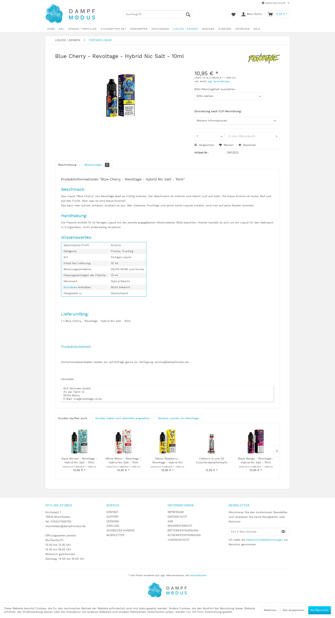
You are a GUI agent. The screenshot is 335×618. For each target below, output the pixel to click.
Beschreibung (67, 165)
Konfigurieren (320, 610)
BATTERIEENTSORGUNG (183, 530)
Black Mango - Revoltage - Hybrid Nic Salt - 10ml (256, 460)
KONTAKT (112, 512)
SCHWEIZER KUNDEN (120, 530)
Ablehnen (270, 610)
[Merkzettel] (233, 14)
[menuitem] (158, 14)
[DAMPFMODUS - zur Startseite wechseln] (73, 14)
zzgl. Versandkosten (219, 81)
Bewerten (249, 145)
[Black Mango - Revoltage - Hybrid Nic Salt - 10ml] (256, 441)
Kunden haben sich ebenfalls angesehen (122, 418)
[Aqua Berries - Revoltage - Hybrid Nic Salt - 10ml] (79, 441)
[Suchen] (188, 14)
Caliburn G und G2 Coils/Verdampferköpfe (211, 460)
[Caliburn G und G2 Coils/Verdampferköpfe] (212, 441)
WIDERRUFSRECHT (180, 526)
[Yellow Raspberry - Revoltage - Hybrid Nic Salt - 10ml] (167, 441)
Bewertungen (96, 165)
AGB (170, 521)
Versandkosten (198, 575)
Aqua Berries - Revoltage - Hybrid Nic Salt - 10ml (79, 460)
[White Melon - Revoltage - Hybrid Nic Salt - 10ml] (123, 441)
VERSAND (112, 521)
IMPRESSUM (176, 512)
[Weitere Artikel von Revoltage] (264, 60)
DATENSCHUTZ (177, 517)
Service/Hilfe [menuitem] (275, 3)
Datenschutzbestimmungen (264, 540)
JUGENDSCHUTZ (178, 540)
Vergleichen (206, 145)
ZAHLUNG (112, 526)
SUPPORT (112, 517)
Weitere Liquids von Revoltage (178, 418)
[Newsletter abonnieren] (283, 532)
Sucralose (71, 287)
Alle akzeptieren (293, 610)
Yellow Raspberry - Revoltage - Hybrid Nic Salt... (167, 461)
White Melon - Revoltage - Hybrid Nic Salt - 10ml (123, 460)
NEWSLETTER (115, 535)
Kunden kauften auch (72, 418)
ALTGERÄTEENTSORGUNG (184, 535)
